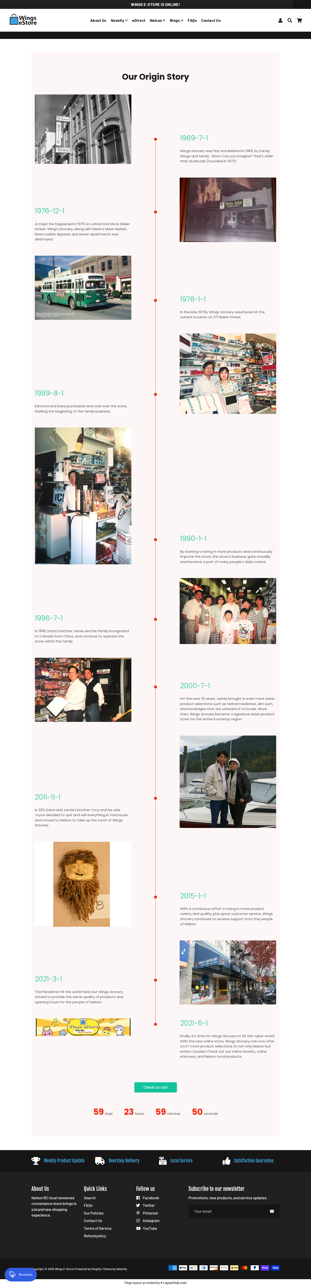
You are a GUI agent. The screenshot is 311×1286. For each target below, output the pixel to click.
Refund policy (95, 1235)
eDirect (138, 20)
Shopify (96, 1269)
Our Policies (93, 1213)
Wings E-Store (41, 35)
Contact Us (211, 20)
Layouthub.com (174, 1283)
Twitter (148, 1205)
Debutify (121, 1269)
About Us (98, 20)
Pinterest (150, 1213)
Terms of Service (98, 1228)
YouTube (149, 1228)
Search (90, 1197)
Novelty (118, 20)
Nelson (156, 20)
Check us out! (155, 1087)
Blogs (175, 20)
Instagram (151, 1220)
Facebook (150, 1197)
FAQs (192, 20)
